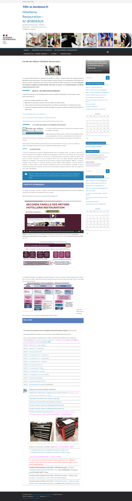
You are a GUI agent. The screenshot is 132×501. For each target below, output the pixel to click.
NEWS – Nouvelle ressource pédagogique (96, 90)
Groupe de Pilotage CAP (92, 106)
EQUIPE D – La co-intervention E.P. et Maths (33, 368)
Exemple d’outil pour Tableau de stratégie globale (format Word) (46, 405)
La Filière (53, 53)
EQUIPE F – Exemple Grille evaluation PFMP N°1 (34, 381)
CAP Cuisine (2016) (90, 104)
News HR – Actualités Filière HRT (94, 87)
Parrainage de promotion (92, 201)
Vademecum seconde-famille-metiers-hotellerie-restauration (45, 402)
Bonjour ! (26, 50)
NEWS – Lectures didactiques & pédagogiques (97, 92)
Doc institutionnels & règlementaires (65, 50)
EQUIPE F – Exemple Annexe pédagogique (33, 377)
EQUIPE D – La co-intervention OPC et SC (33, 364)
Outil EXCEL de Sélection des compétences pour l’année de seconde (48, 392)
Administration (26, 498)
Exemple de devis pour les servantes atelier (41, 412)
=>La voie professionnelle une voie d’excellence (34, 114)
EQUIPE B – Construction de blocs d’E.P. (32, 351)
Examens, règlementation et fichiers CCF (96, 95)
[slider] (51, 231)
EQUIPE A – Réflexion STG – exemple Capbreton (34, 345)
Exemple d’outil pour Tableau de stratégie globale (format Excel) (46, 408)
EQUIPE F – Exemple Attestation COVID (32, 384)
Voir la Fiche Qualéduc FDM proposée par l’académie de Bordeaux (39, 117)
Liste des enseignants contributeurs (45, 340)
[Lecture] (24, 231)
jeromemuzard (89, 70)
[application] (53, 216)
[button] (78, 50)
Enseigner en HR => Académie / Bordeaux (35, 53)
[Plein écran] (81, 231)
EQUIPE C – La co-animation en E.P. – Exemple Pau (35, 361)
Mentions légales (66, 53)
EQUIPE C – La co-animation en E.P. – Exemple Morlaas (36, 358)
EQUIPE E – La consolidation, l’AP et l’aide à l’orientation (36, 374)
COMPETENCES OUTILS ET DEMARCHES (42, 50)
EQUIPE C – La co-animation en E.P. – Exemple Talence (36, 355)
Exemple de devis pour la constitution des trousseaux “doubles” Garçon (51, 452)
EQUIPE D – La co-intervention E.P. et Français (34, 371)
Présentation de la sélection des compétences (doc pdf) (44, 398)
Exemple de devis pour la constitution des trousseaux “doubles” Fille (50, 450)
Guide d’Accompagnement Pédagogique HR (97, 188)
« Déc (87, 138)
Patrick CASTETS (51, 477)
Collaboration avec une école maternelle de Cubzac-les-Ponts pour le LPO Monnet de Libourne (88, 63)
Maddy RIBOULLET (41, 477)
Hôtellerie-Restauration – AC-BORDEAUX (33, 16)
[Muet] (79, 231)
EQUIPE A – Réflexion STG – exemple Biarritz (33, 348)
